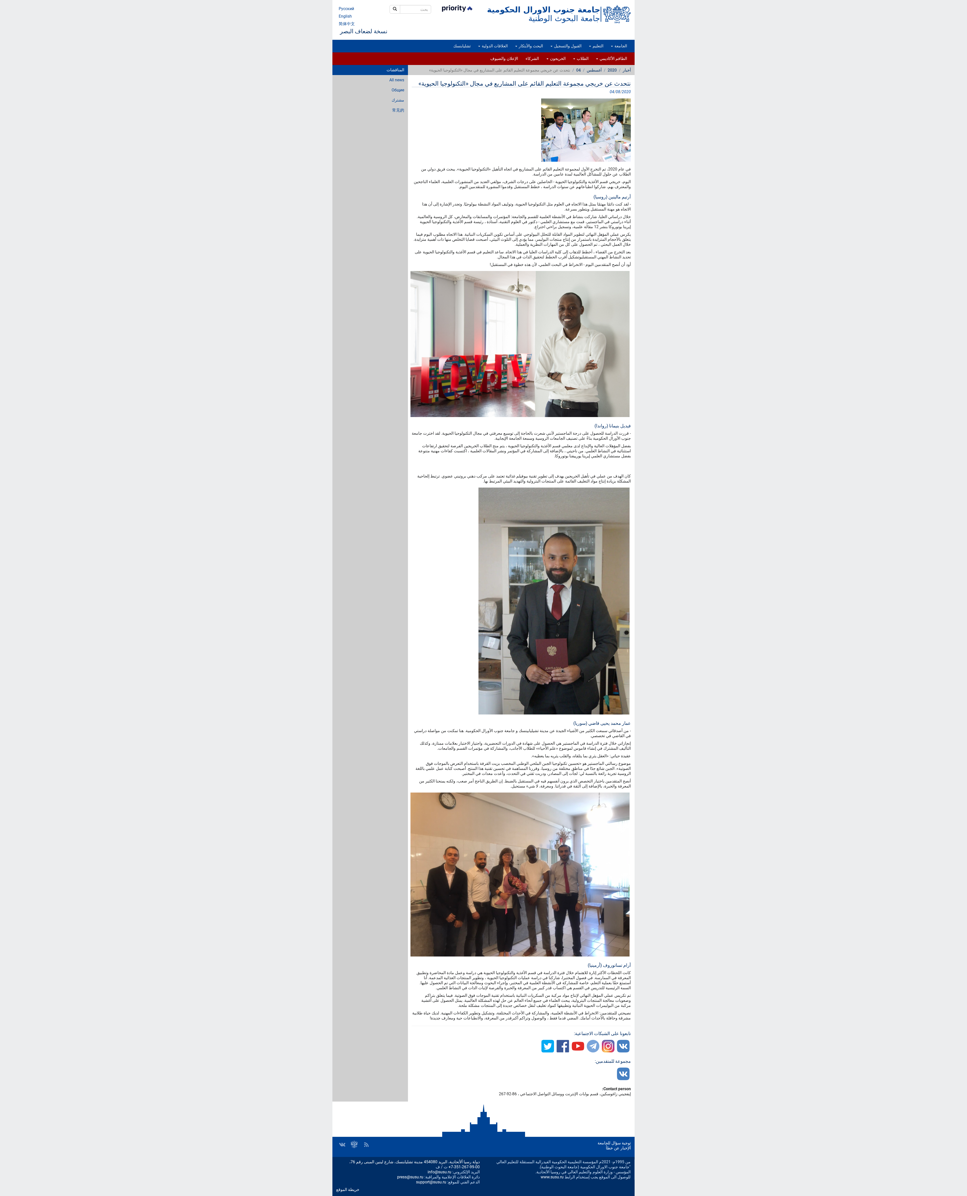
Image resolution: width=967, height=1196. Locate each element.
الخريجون (557, 58)
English (345, 16)
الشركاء (532, 58)
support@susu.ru (431, 1182)
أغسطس (594, 70)
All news (396, 80)
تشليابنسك (462, 46)
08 (618, 91)
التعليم (597, 46)
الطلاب (582, 58)
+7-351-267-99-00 (464, 1167)
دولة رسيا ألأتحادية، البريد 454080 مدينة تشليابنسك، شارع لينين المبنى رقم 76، (414, 1161)
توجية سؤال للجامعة (614, 1143)
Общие (398, 90)
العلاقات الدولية (494, 46)
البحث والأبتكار (530, 46)
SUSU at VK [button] (342, 1145)
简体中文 (347, 23)
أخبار (627, 70)
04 (578, 70)
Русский (346, 8)
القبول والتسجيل (567, 46)
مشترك (398, 100)
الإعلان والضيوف (504, 58)
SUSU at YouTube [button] (354, 1145)
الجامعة (620, 46)
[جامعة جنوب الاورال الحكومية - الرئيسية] (559, 14)
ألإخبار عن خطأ (618, 1148)
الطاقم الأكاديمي (613, 58)
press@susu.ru (410, 1177)
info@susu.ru (439, 1172)
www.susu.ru (552, 1177)
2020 (612, 70)
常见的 (398, 110)
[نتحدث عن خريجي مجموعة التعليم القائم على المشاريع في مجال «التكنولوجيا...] (521, 130)
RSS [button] (366, 1145)
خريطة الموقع (347, 1189)
